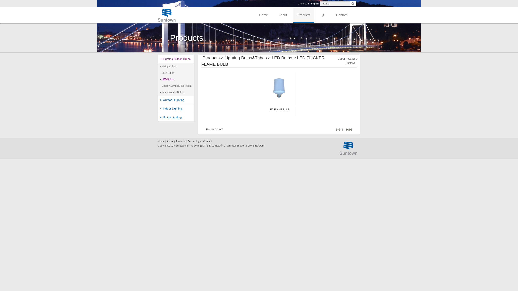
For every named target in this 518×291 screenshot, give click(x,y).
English (314, 3)
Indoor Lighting (172, 108)
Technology (194, 141)
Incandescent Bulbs (173, 92)
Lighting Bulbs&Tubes (177, 58)
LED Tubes (168, 73)
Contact (341, 15)
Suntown (351, 63)
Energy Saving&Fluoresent (176, 85)
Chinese (302, 3)
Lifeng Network (256, 145)
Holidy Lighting (172, 117)
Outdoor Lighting (173, 99)
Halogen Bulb (169, 66)
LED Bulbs (168, 79)
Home (263, 15)
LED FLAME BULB (279, 109)
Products (303, 15)
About (282, 15)
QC (323, 15)
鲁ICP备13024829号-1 (212, 145)
